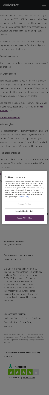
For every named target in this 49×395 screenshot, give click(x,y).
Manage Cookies (24, 204)
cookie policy (24, 197)
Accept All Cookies (24, 218)
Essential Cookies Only (25, 211)
